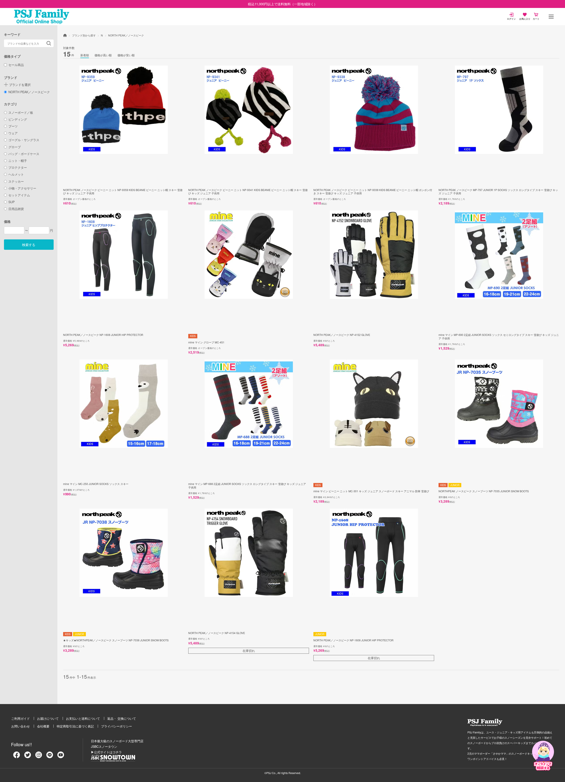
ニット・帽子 (17, 160)
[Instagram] (38, 756)
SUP (11, 202)
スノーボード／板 (20, 112)
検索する (28, 244)
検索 (48, 43)
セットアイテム (19, 195)
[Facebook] (16, 756)
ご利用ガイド (20, 718)
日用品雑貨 (16, 208)
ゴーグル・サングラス (23, 140)
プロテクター (17, 167)
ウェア (13, 133)
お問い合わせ (20, 726)
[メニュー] (551, 16)
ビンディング (17, 119)
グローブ (14, 147)
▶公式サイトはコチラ (106, 752)
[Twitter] (27, 756)
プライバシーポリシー (116, 726)
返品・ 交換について (121, 718)
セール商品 (16, 64)
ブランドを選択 (20, 85)
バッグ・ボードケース (23, 153)
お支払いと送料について (83, 718)
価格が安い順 (126, 55)
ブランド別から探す (84, 35)
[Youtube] (60, 756)
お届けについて (48, 718)
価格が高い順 (103, 55)
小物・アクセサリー (22, 188)
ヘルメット (16, 174)
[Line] (49, 756)
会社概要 (43, 726)
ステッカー (16, 181)
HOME (65, 35)
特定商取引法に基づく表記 (75, 726)
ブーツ (13, 126)
